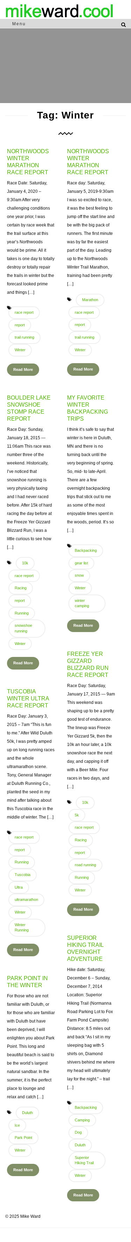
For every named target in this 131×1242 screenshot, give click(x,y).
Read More (23, 369)
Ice (17, 1125)
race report (24, 312)
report (20, 325)
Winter (20, 350)
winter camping (82, 603)
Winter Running (22, 927)
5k (77, 815)
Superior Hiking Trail (84, 1160)
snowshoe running (23, 628)
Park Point (23, 1137)
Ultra (19, 887)
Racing (21, 588)
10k (25, 563)
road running (85, 865)
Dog (78, 1132)
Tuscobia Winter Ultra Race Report (28, 698)
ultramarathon (26, 899)
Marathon (90, 300)
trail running (24, 337)
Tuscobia (22, 875)
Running (22, 613)
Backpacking (86, 550)
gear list (81, 563)
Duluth (80, 1145)
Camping (82, 1120)
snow (79, 575)
